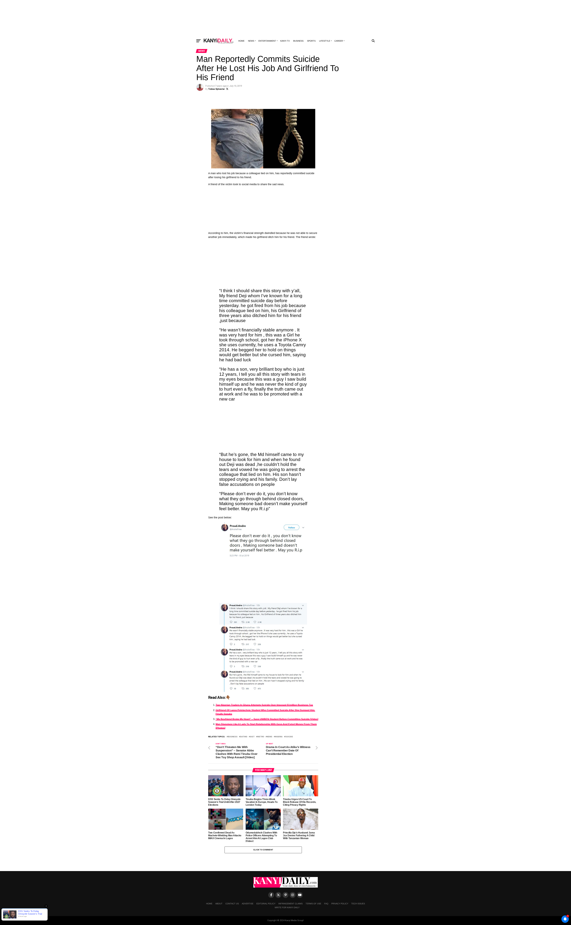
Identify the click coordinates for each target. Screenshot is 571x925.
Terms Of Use (313, 903)
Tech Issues (358, 903)
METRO (260, 737)
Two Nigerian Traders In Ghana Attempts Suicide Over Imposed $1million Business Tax (264, 705)
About (218, 903)
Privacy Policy (339, 903)
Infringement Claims (290, 903)
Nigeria (279, 737)
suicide (289, 737)
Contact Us (232, 903)
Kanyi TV (285, 41)
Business (298, 41)
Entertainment (267, 41)
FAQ (326, 903)
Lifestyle (324, 41)
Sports (311, 41)
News (251, 41)
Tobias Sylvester (216, 89)
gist (252, 737)
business (232, 737)
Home (241, 41)
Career (338, 41)
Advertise (247, 903)
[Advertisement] (285, 18)
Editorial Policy (265, 903)
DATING (243, 737)
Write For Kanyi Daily (287, 907)
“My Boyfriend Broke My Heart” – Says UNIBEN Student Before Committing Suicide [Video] (267, 719)
